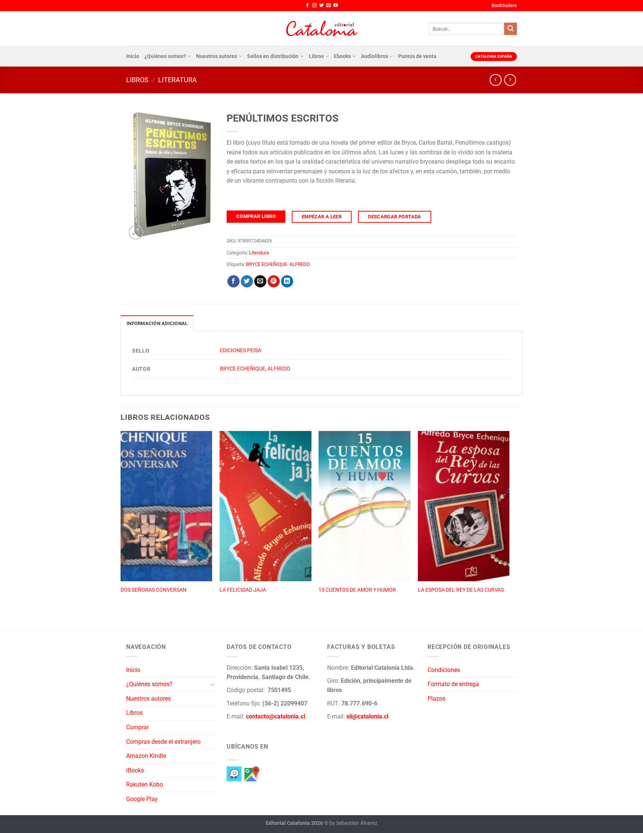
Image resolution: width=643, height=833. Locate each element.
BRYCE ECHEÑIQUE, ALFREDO (255, 369)
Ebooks (342, 56)
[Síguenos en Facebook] (307, 5)
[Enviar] (510, 29)
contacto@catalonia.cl (275, 716)
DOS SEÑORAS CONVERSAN (153, 590)
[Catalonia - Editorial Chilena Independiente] (321, 29)
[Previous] (121, 522)
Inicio (132, 56)
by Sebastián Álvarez (353, 823)
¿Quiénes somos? (165, 56)
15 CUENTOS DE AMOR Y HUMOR (357, 590)
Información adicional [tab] (157, 323)
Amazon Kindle (146, 755)
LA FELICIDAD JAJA (243, 590)
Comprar (137, 727)
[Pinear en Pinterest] (274, 281)
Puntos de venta (417, 56)
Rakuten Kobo (144, 784)
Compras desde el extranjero (163, 741)
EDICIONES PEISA (240, 350)
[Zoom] (136, 232)
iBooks (135, 770)
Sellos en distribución (272, 56)
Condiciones (444, 669)
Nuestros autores (216, 56)
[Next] (509, 522)
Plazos (436, 698)
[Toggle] (212, 684)
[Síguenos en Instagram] (314, 5)
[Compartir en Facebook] (233, 281)
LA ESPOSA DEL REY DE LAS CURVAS (461, 590)
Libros (316, 56)
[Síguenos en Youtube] (335, 5)
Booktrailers (504, 5)
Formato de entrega (453, 684)
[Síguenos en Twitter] (321, 5)
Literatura (177, 80)
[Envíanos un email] (328, 5)
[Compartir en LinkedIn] (287, 281)
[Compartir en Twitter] (247, 281)
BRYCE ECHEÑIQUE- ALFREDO (278, 264)
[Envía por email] (260, 281)
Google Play (142, 799)
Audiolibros (374, 56)
